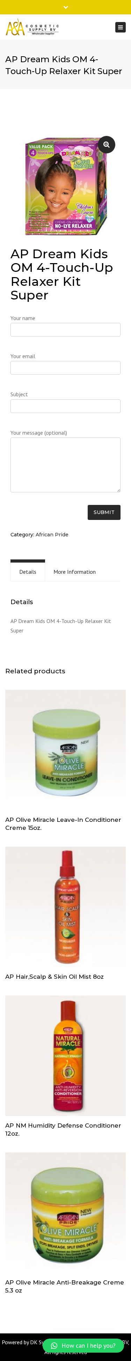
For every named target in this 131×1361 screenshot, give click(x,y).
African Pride (52, 534)
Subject (19, 394)
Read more (65, 750)
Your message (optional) (38, 432)
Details (27, 571)
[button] (83, 1346)
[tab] (27, 571)
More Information (74, 571)
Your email (22, 356)
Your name (22, 317)
